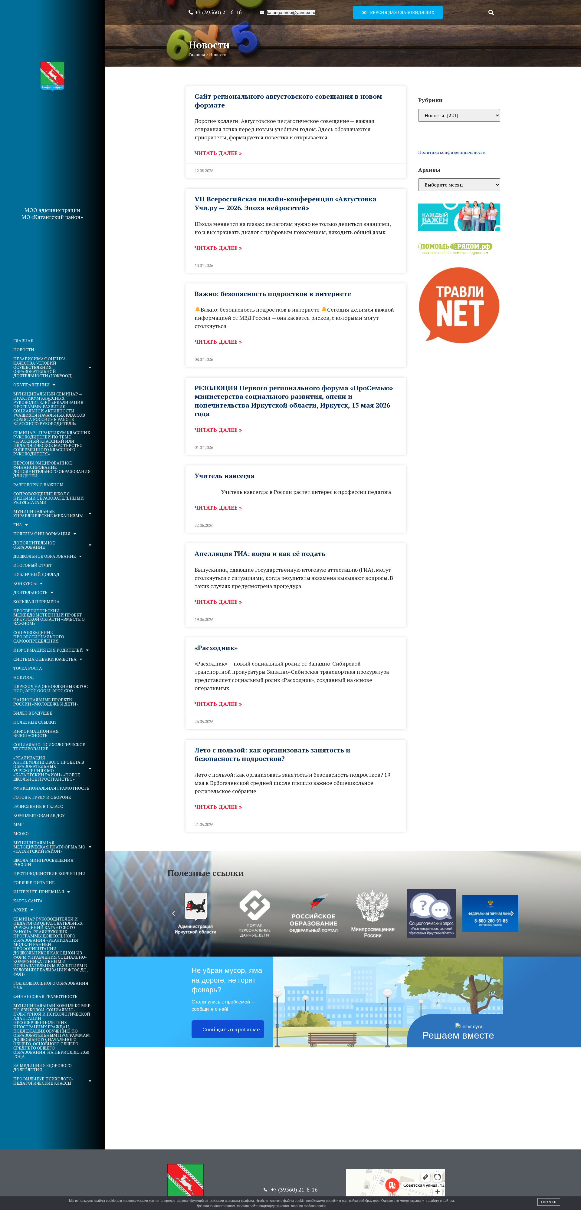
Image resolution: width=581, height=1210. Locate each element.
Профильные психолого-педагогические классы (43, 1081)
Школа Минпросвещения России (43, 862)
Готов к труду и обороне (42, 797)
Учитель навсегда (224, 475)
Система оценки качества (45, 659)
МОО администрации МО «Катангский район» (52, 213)
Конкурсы (25, 583)
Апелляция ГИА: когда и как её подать (260, 553)
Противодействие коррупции (49, 873)
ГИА (17, 524)
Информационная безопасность (36, 733)
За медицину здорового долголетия (42, 1068)
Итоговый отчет (32, 565)
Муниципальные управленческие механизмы (48, 513)
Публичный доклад (36, 574)
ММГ (18, 824)
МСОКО (21, 833)
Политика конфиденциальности (452, 152)
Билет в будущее (32, 713)
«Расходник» (216, 647)
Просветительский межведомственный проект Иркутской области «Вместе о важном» (49, 617)
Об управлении (31, 385)
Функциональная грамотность (51, 788)
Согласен (548, 1202)
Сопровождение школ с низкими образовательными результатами (48, 498)
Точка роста (27, 668)
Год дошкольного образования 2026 (50, 985)
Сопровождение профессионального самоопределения (38, 637)
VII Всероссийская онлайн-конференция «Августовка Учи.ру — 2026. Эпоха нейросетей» (285, 203)
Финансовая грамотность (45, 996)
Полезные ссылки (34, 722)
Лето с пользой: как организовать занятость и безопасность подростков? (272, 754)
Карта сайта (28, 901)
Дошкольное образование (44, 556)
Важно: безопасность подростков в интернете (273, 293)
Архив (20, 910)
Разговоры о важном (38, 485)
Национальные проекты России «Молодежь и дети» (45, 702)
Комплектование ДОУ (39, 815)
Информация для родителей (48, 650)
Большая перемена (36, 601)
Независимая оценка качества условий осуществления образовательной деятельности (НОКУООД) (43, 367)
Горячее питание (34, 882)
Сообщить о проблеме (231, 1029)
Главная (23, 340)
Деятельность (30, 592)
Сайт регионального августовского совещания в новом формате (288, 100)
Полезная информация (42, 534)
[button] (398, 12)
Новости (23, 349)
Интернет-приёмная (38, 891)
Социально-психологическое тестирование (49, 747)
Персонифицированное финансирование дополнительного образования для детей (52, 469)
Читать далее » (218, 153)
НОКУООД (23, 677)
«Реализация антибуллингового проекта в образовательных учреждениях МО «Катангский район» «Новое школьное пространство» (48, 768)
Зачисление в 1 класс (38, 806)
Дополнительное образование (34, 545)
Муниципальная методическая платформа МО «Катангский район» (49, 847)
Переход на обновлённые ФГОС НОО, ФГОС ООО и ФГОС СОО (50, 688)
